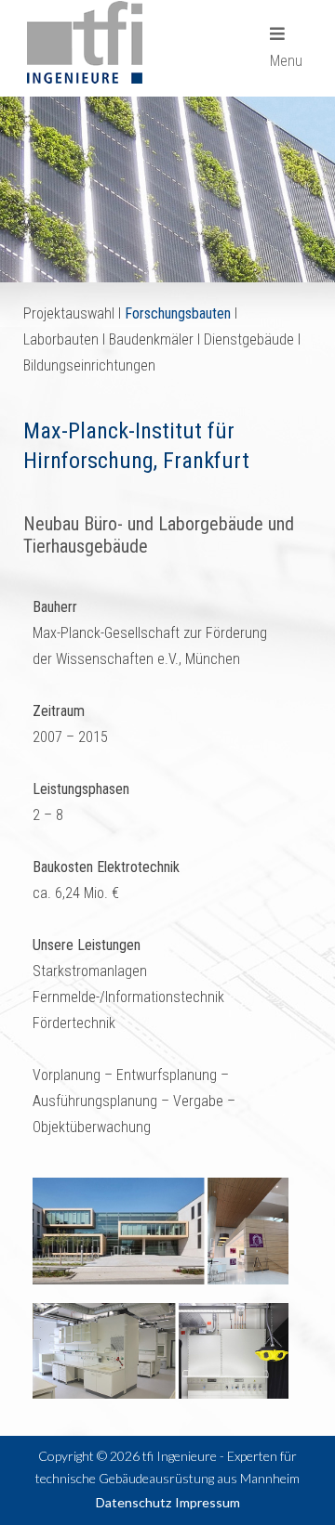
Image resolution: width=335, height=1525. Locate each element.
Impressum (207, 1502)
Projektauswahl (68, 313)
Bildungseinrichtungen (89, 365)
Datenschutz (133, 1502)
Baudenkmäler (151, 339)
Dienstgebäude (249, 339)
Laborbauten (61, 339)
